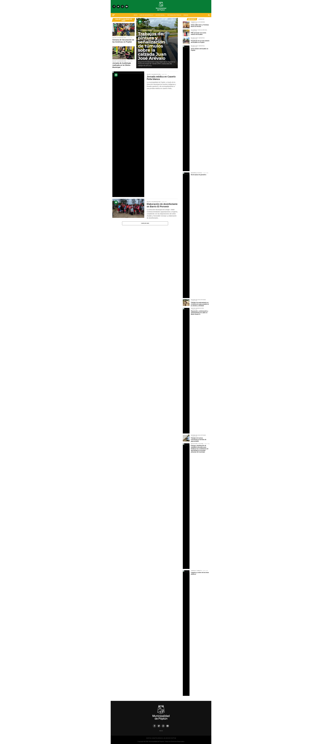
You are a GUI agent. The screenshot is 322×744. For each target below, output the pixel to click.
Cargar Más (145, 223)
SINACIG (185, 15)
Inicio (135, 15)
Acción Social (160, 15)
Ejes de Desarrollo (146, 15)
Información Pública (174, 15)
